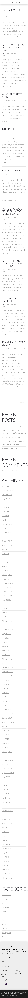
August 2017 (6, 549)
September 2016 (8, 596)
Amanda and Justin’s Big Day (13, 343)
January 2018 (6, 528)
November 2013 (7, 714)
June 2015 (5, 642)
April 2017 (5, 566)
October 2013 (7, 718)
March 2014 (6, 697)
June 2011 (5, 836)
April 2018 (5, 516)
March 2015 (6, 655)
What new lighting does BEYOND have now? (13, 47)
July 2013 (5, 731)
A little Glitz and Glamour (11, 299)
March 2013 (6, 747)
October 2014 (7, 676)
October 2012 (7, 768)
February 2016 (7, 621)
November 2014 (7, 672)
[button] (25, 2)
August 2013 (6, 726)
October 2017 (7, 541)
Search (4, 398)
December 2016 (7, 583)
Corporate (3, 959)
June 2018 (5, 507)
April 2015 (5, 651)
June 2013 (5, 735)
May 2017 (5, 562)
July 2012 (5, 781)
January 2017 (6, 579)
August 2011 (6, 827)
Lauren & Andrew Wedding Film (13, 426)
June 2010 (5, 861)
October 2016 (7, 591)
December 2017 (7, 533)
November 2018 (7, 490)
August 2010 (6, 853)
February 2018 (7, 524)
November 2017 (7, 537)
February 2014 (7, 701)
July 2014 (5, 680)
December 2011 (7, 811)
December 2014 (7, 667)
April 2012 (5, 794)
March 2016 (6, 617)
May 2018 (5, 511)
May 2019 (5, 486)
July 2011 (5, 832)
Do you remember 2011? (12, 11)
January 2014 (6, 705)
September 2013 (8, 722)
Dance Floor (6, 907)
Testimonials (6, 928)
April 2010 (5, 870)
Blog (4, 16)
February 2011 (7, 844)
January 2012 (6, 806)
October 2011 (7, 819)
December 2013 (7, 709)
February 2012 (7, 802)
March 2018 (6, 520)
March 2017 (6, 570)
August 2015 (6, 634)
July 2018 (5, 503)
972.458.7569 (3, 973)
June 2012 (5, 785)
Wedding (5, 937)
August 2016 (6, 600)
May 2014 (5, 688)
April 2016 (5, 613)
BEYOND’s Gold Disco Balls (11, 437)
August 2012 (6, 777)
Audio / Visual (6, 895)
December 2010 (7, 849)
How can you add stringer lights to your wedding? (12, 211)
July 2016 (5, 604)
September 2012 (8, 773)
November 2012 (7, 764)
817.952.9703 (3, 974)
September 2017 (8, 545)
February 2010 (7, 878)
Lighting (4, 912)
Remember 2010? (11, 170)
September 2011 (8, 823)
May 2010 (5, 865)
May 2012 (5, 790)
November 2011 (7, 815)
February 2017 (7, 575)
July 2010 (5, 857)
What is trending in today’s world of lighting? (13, 263)
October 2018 (7, 495)
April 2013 (5, 743)
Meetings (5, 916)
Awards (4, 899)
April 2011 (5, 840)
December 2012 (7, 760)
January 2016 (6, 625)
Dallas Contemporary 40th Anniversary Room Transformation (14, 431)
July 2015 (5, 638)
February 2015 (7, 659)
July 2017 (5, 554)
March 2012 (6, 798)
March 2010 (6, 874)
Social (4, 924)
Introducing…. (10, 129)
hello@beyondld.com (5, 970)
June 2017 (5, 558)
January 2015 (6, 663)
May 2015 (5, 646)
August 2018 (6, 499)
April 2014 (5, 693)
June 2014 (5, 684)
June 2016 (5, 608)
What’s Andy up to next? (12, 95)
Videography (6, 933)
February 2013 (7, 752)
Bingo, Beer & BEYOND (10, 449)
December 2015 (7, 629)
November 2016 (7, 587)
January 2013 (6, 756)
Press (4, 920)
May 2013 (5, 739)
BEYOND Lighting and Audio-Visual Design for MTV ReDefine (14, 442)
